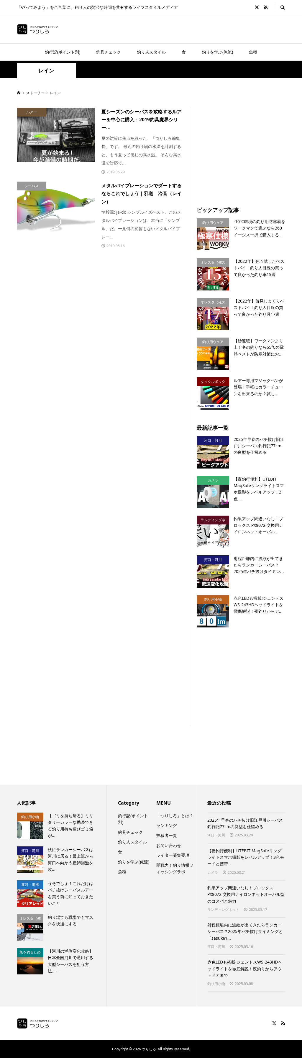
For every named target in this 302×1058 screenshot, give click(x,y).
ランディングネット (223, 909)
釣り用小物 (216, 983)
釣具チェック (108, 52)
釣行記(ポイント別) (62, 52)
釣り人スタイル (151, 52)
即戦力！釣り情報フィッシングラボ (174, 868)
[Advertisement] (100, 286)
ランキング (166, 825)
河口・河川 (216, 835)
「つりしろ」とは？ (174, 815)
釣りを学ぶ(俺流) (217, 52)
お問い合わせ (168, 845)
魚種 (253, 52)
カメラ (212, 872)
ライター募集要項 (172, 855)
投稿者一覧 (166, 835)
